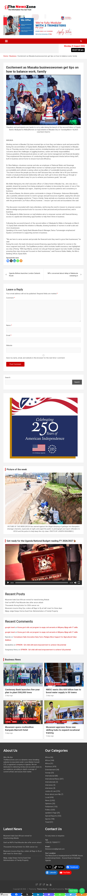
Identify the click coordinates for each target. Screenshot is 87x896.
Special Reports (51, 816)
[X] (11, 260)
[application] (43, 564)
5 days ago (50, 736)
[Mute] (75, 583)
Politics (48, 810)
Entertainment (50, 770)
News (23, 684)
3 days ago (9, 733)
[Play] (8, 583)
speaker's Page (50, 813)
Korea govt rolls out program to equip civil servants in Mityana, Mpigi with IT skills (48, 627)
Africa (8, 719)
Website (9, 345)
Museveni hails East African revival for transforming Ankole (27, 600)
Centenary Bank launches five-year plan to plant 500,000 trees (22, 691)
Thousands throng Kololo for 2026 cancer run (22, 605)
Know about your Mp (53, 794)
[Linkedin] (14, 260)
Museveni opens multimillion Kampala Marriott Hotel (19, 728)
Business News (13, 659)
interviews (49, 788)
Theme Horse (42, 889)
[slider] (41, 582)
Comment (10, 298)
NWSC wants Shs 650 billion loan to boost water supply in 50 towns (63, 691)
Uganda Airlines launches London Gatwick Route (24, 274)
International (49, 776)
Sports (47, 819)
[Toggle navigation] (6, 41)
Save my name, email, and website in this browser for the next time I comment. (35, 358)
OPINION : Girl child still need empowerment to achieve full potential (41, 645)
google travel (10, 627)
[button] (43, 564)
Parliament (49, 807)
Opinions (48, 804)
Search (7, 377)
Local (16, 684)
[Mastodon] (49, 894)
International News (29, 719)
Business (9, 684)
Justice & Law (50, 791)
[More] (21, 260)
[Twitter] (70, 894)
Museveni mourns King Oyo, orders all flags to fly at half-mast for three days (33, 608)
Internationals (50, 782)
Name (9, 325)
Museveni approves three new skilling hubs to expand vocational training (63, 730)
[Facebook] (7, 260)
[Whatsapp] (17, 260)
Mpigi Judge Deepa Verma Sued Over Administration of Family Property (31, 611)
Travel (47, 822)
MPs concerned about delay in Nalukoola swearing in (63, 274)
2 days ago (9, 695)
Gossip (47, 773)
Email (8, 335)
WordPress (69, 889)
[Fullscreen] (79, 583)
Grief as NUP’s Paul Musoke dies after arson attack (24, 602)
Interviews (49, 785)
